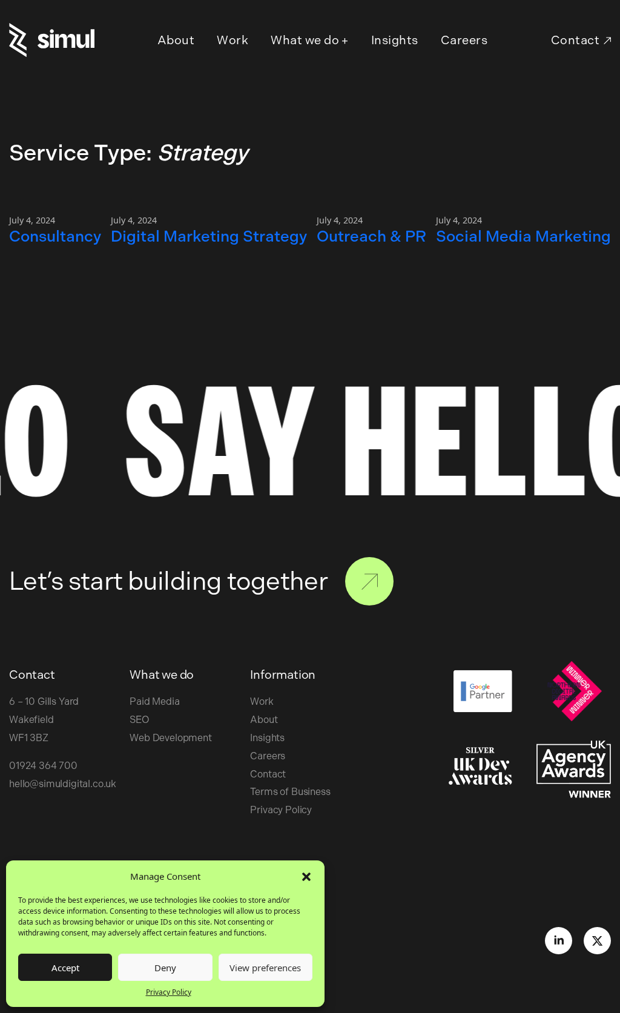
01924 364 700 (43, 765)
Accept (65, 968)
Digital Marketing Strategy (209, 236)
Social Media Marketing (523, 236)
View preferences (265, 968)
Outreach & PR (371, 236)
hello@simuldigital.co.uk (62, 784)
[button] (306, 876)
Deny (165, 968)
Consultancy (55, 236)
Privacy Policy (168, 992)
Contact (575, 40)
